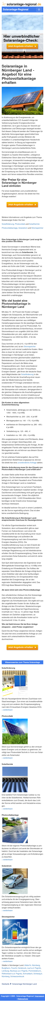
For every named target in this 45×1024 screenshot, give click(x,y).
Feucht (14, 968)
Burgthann (6, 968)
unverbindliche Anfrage (27, 462)
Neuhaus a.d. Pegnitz (19, 970)
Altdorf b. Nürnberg (32, 965)
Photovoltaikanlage (10, 228)
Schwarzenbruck (17, 976)
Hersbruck (22, 968)
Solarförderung (8, 224)
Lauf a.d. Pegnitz (34, 968)
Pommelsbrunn (34, 970)
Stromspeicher (37, 228)
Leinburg (5, 970)
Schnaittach (28, 973)
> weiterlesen (7, 709)
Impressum (39, 996)
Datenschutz (23, 999)
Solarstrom (22, 228)
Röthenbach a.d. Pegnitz (12, 973)
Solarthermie (34, 224)
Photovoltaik (20, 224)
